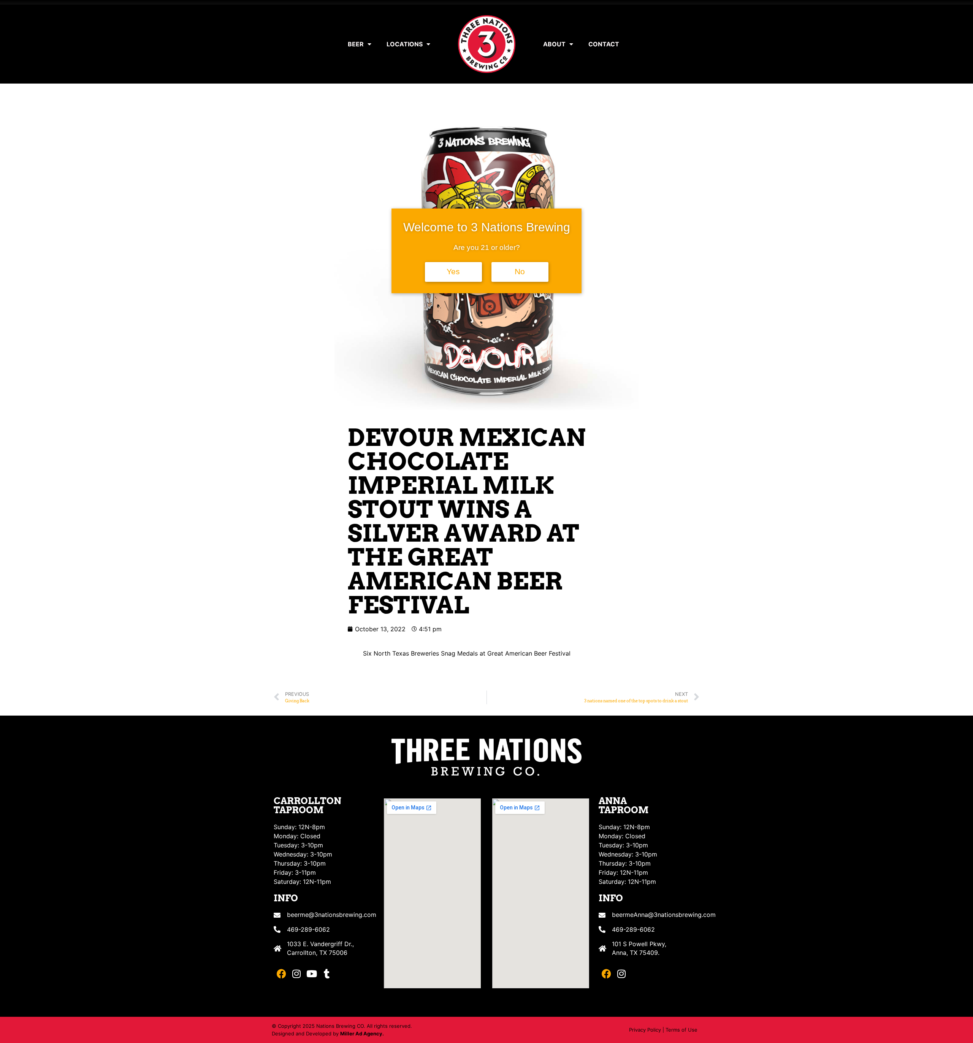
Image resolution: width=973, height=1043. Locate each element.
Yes (453, 271)
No (520, 271)
